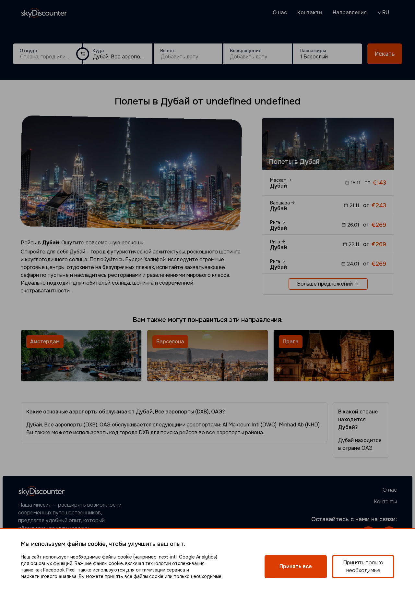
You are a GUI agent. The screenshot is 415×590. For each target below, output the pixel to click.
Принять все (295, 566)
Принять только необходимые (363, 566)
